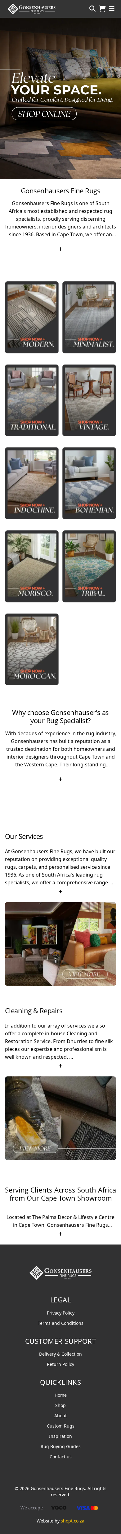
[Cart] (102, 8)
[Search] (92, 8)
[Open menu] (111, 8)
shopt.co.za (72, 1521)
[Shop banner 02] (60, 98)
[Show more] (60, 249)
